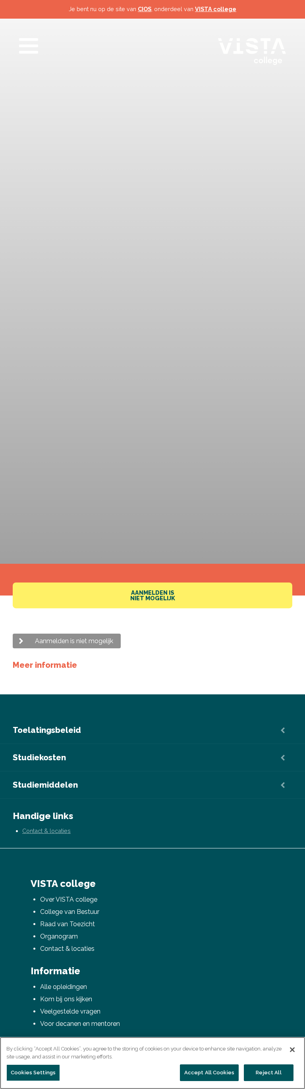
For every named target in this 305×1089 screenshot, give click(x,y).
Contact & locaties (46, 830)
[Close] (292, 1049)
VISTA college (215, 9)
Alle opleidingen (63, 987)
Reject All (268, 1073)
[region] (152, 1063)
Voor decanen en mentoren (80, 1023)
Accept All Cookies (209, 1073)
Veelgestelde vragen (70, 1011)
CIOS (144, 9)
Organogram (59, 936)
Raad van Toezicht (67, 924)
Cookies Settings (33, 1073)
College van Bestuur (69, 912)
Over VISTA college (68, 899)
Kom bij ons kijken (66, 999)
